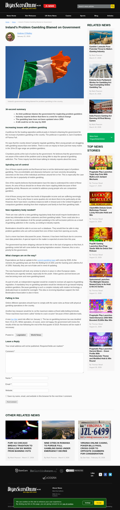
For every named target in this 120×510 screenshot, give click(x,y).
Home (7, 22)
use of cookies (68, 504)
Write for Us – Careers (56, 495)
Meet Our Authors (57, 491)
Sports (82, 16)
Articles (110, 16)
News (14, 22)
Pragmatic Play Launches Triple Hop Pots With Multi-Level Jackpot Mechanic (100, 175)
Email (8, 384)
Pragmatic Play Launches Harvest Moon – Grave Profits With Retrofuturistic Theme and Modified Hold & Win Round (100, 355)
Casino (68, 16)
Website (9, 390)
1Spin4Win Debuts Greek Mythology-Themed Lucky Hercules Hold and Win (100, 211)
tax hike (14, 319)
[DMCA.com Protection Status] (75, 471)
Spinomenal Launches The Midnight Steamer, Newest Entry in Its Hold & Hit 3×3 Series (100, 283)
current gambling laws (46, 260)
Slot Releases (30, 16)
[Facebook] (105, 474)
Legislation (21, 335)
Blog (96, 16)
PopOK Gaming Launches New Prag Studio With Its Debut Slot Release (100, 247)
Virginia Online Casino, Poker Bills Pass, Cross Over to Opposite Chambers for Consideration (94, 448)
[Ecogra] (49, 477)
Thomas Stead (97, 183)
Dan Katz (86, 457)
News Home (11, 16)
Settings (87, 503)
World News (36, 335)
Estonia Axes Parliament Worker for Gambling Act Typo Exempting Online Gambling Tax (100, 83)
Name (9, 378)
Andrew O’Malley (24, 33)
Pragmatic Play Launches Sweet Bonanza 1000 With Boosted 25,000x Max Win (100, 317)
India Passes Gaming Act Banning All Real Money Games (100, 118)
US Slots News (51, 16)
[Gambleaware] (43, 471)
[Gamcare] (21, 471)
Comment (10, 351)
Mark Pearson (97, 55)
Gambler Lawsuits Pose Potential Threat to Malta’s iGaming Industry (100, 49)
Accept (99, 503)
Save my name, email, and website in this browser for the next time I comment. (40, 396)
